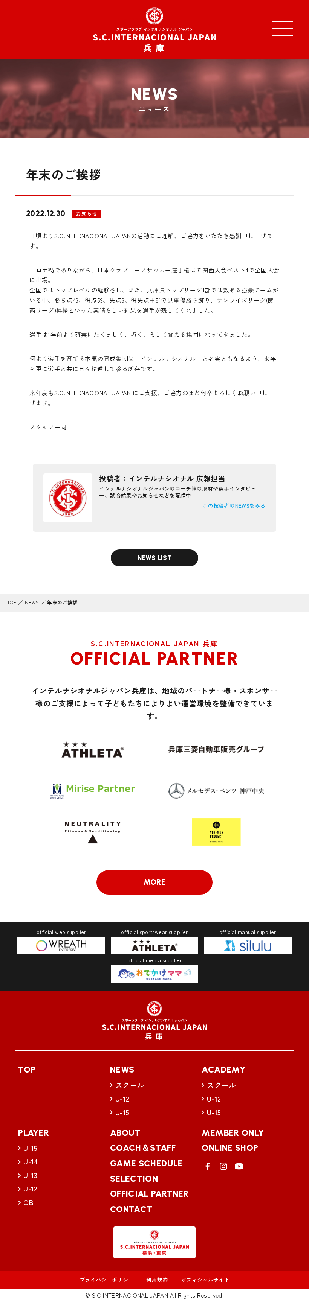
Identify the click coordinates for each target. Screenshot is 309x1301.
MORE (155, 882)
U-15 (122, 1112)
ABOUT (125, 1133)
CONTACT (131, 1209)
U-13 (30, 1175)
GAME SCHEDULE (146, 1163)
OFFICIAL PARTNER (149, 1193)
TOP (12, 602)
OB (28, 1202)
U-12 (122, 1098)
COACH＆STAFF (143, 1148)
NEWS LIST (154, 557)
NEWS (32, 602)
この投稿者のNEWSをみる (234, 505)
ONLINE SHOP (230, 1148)
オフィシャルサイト (205, 1279)
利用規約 (157, 1279)
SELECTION (134, 1178)
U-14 (30, 1161)
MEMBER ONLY (233, 1133)
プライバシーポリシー (107, 1279)
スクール (129, 1085)
